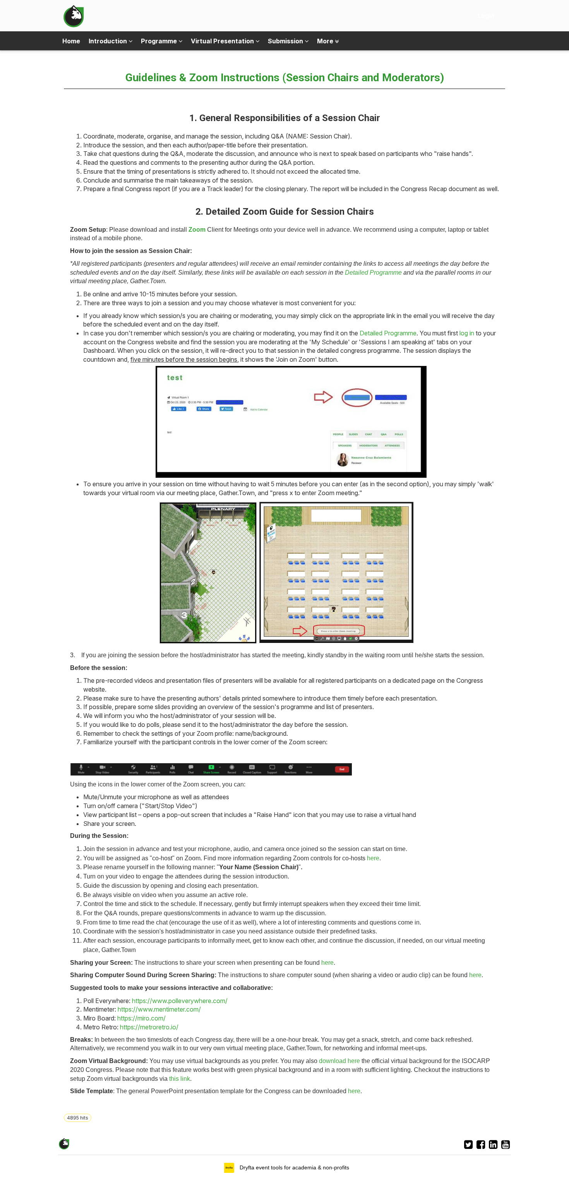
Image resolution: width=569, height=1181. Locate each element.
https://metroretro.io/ (149, 1027)
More (326, 41)
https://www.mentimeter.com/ (159, 1009)
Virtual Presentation (223, 41)
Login (486, 15)
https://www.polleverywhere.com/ (180, 1001)
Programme (159, 41)
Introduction (109, 41)
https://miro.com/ (141, 1018)
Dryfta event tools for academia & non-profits (293, 1167)
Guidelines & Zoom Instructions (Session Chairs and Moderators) (284, 77)
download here (339, 1061)
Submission (286, 41)
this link (179, 1078)
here (373, 858)
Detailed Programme (388, 333)
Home (71, 41)
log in (466, 333)
